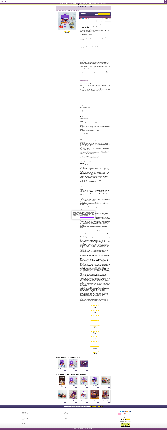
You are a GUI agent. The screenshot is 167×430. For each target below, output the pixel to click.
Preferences (76, 217)
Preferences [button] (86, 215)
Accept (91, 217)
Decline (83, 217)
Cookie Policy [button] (90, 214)
